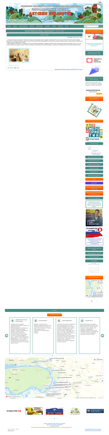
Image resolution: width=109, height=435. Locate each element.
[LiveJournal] (17, 67)
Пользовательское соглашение (93, 429)
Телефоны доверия (54, 425)
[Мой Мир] (15, 67)
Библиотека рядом (94, 277)
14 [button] (65, 355)
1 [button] (36, 355)
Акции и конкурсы (23, 26)
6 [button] (48, 355)
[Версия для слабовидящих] (100, 2)
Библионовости (49, 31)
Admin (67, 69)
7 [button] (50, 355)
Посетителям (39, 26)
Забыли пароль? (96, 154)
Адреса (54, 26)
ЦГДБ (81, 37)
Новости (32, 26)
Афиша (15, 26)
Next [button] (101, 39)
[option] (94, 39)
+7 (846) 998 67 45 (94, 243)
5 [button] (45, 355)
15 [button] (68, 355)
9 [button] (54, 355)
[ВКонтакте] (10, 67)
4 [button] (43, 355)
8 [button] (52, 355)
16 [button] (70, 355)
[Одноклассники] (13, 67)
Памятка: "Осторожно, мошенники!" (55, 424)
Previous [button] (87, 39)
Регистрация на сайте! (96, 153)
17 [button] (72, 355)
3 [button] (41, 355)
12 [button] (61, 355)
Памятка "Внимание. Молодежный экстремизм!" (54, 423)
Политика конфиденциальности (93, 430)
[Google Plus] (18, 67)
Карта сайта (11, 430)
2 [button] (39, 355)
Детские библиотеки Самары (34, 31)
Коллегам (47, 26)
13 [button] (63, 355)
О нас (66, 26)
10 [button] (56, 355)
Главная (9, 26)
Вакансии (60, 26)
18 (90, 270)
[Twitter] (12, 67)
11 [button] (59, 355)
